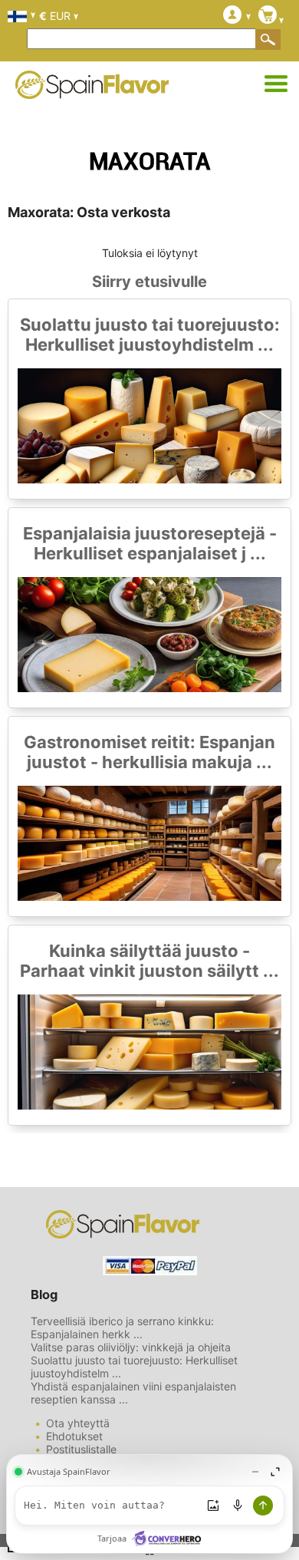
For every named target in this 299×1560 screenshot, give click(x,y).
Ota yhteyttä (78, 1423)
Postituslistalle (81, 1449)
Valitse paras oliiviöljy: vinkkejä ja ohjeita (131, 1347)
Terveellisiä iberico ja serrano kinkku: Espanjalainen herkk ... (122, 1327)
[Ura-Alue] (276, 84)
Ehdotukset (74, 1436)
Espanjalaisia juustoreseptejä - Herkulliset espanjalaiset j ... (150, 543)
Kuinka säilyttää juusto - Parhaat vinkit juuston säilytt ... (149, 961)
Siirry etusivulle (149, 281)
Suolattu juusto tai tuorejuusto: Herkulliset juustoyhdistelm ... (150, 335)
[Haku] (268, 39)
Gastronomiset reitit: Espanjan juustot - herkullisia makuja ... (149, 752)
